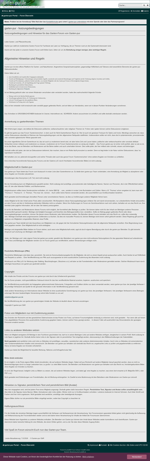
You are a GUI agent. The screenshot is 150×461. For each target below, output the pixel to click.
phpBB (69, 449)
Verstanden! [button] (137, 457)
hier (70, 350)
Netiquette (27, 89)
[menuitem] (12, 11)
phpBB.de (83, 452)
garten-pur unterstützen (77, 22)
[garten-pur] (23, 4)
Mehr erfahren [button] (88, 457)
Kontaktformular (52, 22)
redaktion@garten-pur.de (14, 297)
